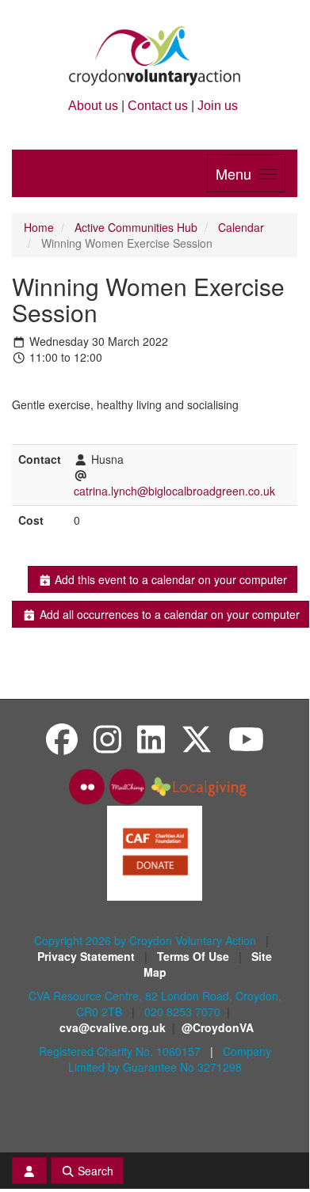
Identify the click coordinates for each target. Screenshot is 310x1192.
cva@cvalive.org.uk (112, 1027)
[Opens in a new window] (154, 852)
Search (94, 1171)
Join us (217, 105)
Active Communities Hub (136, 227)
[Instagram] (107, 738)
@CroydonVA (218, 1027)
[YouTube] (246, 738)
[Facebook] (62, 738)
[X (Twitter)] (196, 738)
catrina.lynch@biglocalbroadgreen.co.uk (174, 491)
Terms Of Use (194, 956)
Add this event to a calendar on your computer (169, 579)
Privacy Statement (87, 956)
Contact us (158, 105)
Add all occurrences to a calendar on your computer (168, 614)
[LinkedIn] (151, 738)
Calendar (241, 227)
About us (93, 105)
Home (39, 227)
